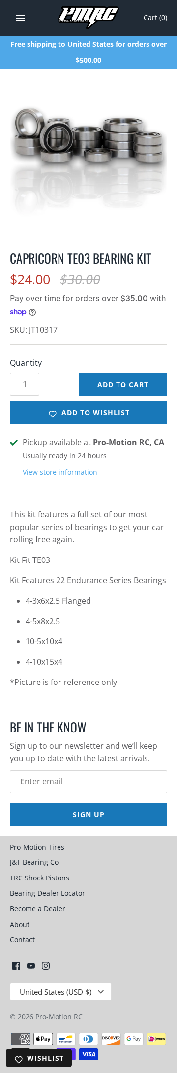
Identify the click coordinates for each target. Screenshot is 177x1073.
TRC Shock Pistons (39, 877)
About (20, 924)
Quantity (26, 362)
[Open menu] (20, 18)
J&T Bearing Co (34, 862)
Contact (22, 939)
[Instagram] (46, 967)
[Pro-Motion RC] (88, 17)
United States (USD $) (55, 992)
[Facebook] (16, 967)
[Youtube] (31, 967)
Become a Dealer (37, 908)
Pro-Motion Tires (37, 847)
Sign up (89, 814)
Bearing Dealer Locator (47, 893)
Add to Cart (122, 384)
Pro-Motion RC (59, 1016)
